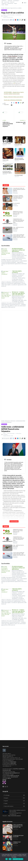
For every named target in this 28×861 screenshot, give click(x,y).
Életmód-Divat (10, 3)
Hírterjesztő (7, 8)
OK (6, 859)
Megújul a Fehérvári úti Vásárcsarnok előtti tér (13, 96)
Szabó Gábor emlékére (7, 143)
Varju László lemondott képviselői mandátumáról (19, 159)
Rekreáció (12, 2)
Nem (10, 859)
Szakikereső (4, 3)
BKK (2, 2)
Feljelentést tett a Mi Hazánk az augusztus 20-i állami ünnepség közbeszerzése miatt (18, 212)
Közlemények (16, 0)
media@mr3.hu (21, 768)
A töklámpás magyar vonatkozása (17, 842)
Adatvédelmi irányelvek (18, 859)
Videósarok (10, 0)
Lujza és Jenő (6, 2)
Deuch (3, 4)
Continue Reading (14, 521)
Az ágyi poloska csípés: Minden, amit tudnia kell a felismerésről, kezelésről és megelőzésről (19, 189)
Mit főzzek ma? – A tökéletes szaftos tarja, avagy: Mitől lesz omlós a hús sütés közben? (18, 293)
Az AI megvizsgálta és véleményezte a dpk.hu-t (7, 172)
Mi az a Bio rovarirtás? (16, 203)
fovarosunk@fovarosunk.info (13, 775)
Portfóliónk (4, 0)
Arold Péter (15, 768)
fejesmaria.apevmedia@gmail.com (12, 772)
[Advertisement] (14, 365)
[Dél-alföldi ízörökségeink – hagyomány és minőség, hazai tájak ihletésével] (6, 253)
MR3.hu (9, 778)
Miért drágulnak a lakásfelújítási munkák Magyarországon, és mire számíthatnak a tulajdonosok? (18, 197)
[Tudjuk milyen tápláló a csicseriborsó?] (6, 275)
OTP (14, 83)
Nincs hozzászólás (11, 14)
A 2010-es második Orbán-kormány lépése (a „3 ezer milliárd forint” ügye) (18, 826)
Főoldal (2, 8)
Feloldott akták (5, 160)
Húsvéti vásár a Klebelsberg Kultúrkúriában (13, 100)
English (15, 3)
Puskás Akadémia (12, 56)
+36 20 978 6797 (14, 777)
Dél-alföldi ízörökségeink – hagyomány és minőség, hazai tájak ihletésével (18, 250)
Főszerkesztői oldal (7, 770)
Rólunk (6, 4)
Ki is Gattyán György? (19, 175)
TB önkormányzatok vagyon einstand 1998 (18, 836)
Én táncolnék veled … (18, 144)
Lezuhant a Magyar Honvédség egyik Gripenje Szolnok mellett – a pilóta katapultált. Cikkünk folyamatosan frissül (19, 236)
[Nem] (26, 857)
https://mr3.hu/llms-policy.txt (14, 815)
